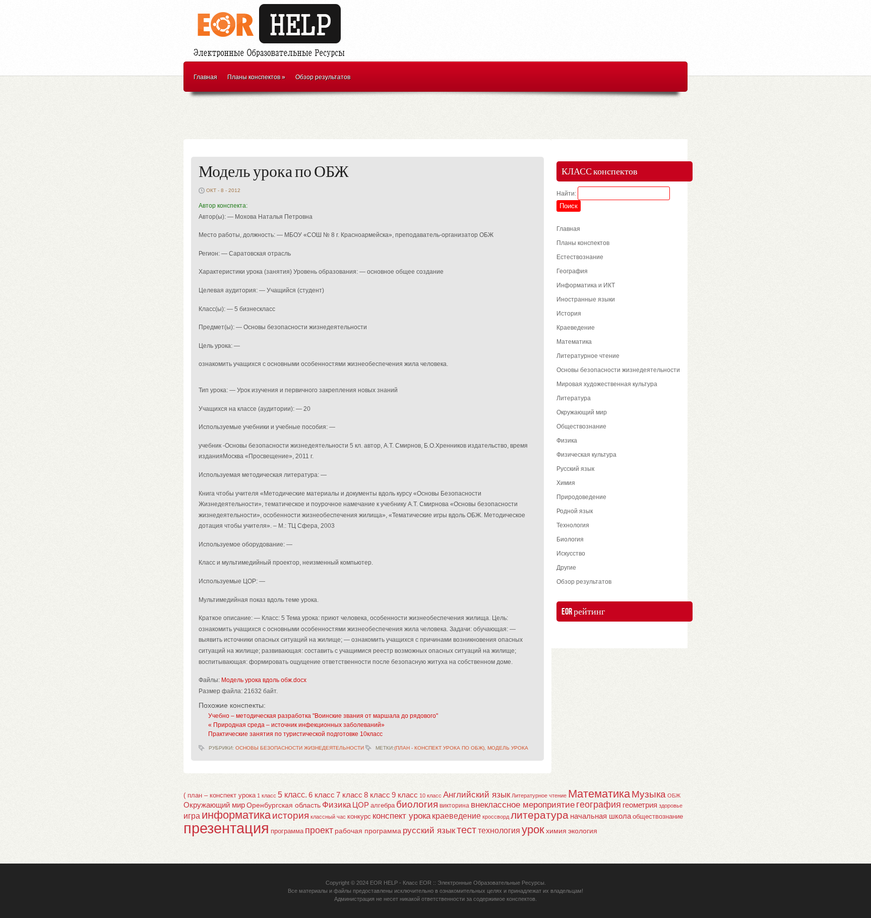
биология (417, 804)
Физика (566, 440)
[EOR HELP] (271, 58)
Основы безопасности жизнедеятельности (299, 748)
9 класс (405, 795)
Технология (572, 525)
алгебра (382, 805)
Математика (574, 341)
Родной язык (574, 511)
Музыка (649, 794)
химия (556, 831)
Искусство (570, 553)
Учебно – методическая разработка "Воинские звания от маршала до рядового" (323, 715)
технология (499, 830)
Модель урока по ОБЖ (274, 172)
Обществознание (581, 426)
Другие (566, 567)
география (598, 805)
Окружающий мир (581, 412)
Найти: (566, 193)
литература (540, 815)
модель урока (507, 748)
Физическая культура (586, 454)
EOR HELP (384, 883)
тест (466, 829)
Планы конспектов (256, 77)
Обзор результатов (322, 77)
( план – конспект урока (219, 795)
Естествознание (579, 257)
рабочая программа (368, 831)
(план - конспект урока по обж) (439, 748)
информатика (236, 815)
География (572, 271)
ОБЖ (673, 795)
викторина (454, 805)
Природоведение (581, 497)
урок (533, 829)
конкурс (359, 816)
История (568, 313)
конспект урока (401, 816)
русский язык (429, 830)
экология (582, 831)
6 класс (321, 794)
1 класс (266, 795)
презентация (226, 828)
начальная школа (600, 816)
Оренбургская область (283, 805)
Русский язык (575, 468)
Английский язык (476, 794)
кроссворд (495, 817)
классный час (328, 817)
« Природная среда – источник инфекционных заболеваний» (296, 724)
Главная (205, 77)
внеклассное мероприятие (523, 805)
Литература (573, 398)
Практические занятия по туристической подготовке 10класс (295, 734)
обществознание (658, 816)
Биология (570, 539)
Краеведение (575, 327)
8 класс (377, 795)
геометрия (640, 805)
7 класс (349, 795)
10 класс (430, 795)
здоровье (670, 806)
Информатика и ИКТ (585, 285)
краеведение (456, 815)
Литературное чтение (587, 355)
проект (319, 830)
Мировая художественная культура (606, 384)
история (290, 815)
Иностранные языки (585, 299)
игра (191, 816)
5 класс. (292, 794)
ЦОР (360, 805)
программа (287, 831)
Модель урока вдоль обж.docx (263, 680)
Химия (565, 482)
